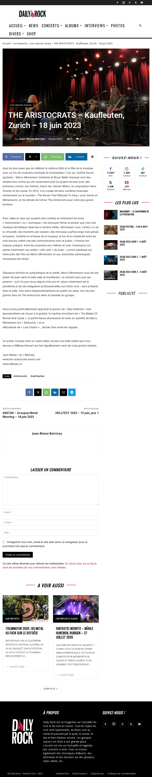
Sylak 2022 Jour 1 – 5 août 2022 (133, 243)
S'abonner (127, 181)
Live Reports (20, 43)
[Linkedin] (55, 392)
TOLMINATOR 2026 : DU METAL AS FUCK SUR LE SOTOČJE (25, 630)
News (33, 25)
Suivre (126, 168)
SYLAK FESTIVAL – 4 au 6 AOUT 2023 (134, 228)
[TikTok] (129, 2)
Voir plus (49, 688)
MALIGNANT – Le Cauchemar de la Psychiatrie (134, 213)
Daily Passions (79, 773)
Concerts (50, 25)
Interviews (95, 25)
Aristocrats (20, 376)
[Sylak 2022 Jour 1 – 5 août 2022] (111, 245)
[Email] (63, 392)
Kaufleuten (37, 376)
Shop (31, 34)
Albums (72, 25)
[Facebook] (117, 2)
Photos (118, 25)
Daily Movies (97, 773)
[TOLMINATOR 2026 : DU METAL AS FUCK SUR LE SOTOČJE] (25, 609)
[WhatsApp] (46, 392)
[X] (135, 2)
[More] (92, 156)
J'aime (110, 168)
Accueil (16, 25)
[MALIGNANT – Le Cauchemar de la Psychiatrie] (111, 215)
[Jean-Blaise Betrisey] (11, 139)
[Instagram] (123, 2)
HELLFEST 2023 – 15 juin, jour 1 (77, 413)
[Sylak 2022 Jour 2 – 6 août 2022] (111, 275)
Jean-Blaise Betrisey (32, 139)
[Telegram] (72, 392)
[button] (140, 25)
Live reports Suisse (40, 43)
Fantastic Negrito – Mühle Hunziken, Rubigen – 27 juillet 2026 (74, 633)
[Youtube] (142, 2)
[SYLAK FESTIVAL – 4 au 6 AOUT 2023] (111, 230)
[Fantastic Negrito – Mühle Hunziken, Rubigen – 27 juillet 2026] (76, 609)
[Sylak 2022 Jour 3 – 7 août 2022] (111, 260)
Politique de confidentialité (122, 773)
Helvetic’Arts (62, 773)
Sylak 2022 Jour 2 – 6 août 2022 (133, 273)
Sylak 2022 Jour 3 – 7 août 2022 (133, 258)
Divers (15, 34)
